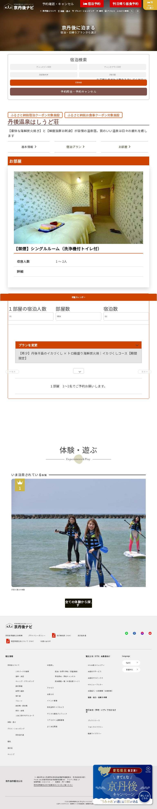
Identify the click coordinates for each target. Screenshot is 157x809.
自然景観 (19, 686)
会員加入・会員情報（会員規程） (100, 691)
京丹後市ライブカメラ (55, 707)
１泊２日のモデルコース (25, 715)
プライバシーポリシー (36, 635)
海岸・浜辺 (20, 676)
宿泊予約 (94, 3)
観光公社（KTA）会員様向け (98, 656)
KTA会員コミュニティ (96, 665)
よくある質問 (52, 726)
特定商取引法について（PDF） (23, 641)
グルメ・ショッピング (16, 728)
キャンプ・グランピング (25, 681)
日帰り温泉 (20, 691)
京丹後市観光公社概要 (14, 635)
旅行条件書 (82, 635)
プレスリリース (94, 720)
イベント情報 (52, 700)
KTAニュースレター (95, 684)
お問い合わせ (45, 641)
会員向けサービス (94, 671)
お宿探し (50, 665)
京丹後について (13, 665)
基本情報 (27, 147)
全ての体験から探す (78, 603)
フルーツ (19, 701)
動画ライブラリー (94, 733)
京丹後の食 (20, 735)
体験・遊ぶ (12, 722)
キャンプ (11, 754)
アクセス (50, 688)
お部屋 (123, 147)
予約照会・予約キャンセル (78, 91)
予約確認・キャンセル (58, 4)
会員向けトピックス (95, 678)
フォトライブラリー (95, 727)
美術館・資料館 (21, 706)
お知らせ (50, 694)
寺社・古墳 (20, 710)
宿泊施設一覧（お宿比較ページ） (68, 681)
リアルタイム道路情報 (55, 720)
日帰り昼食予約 (127, 3)
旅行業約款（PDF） (64, 635)
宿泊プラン (73, 147)
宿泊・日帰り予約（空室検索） (67, 671)
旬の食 (18, 696)
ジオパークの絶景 (22, 671)
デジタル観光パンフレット (57, 713)
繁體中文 (129, 669)
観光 (9, 741)
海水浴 (10, 748)
